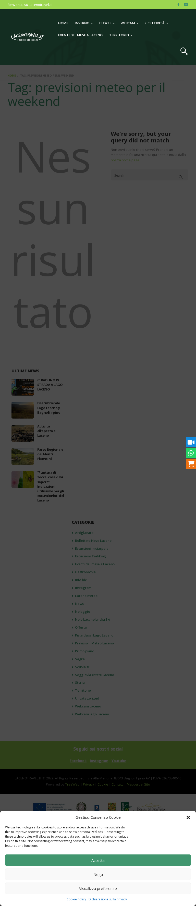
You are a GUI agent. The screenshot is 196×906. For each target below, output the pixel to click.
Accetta (98, 860)
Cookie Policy (76, 899)
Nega (98, 874)
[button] (188, 817)
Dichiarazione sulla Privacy (108, 899)
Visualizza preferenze (98, 888)
